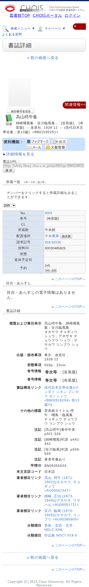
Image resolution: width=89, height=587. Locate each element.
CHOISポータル (47, 15)
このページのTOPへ (70, 279)
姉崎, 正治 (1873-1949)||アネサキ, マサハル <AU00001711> (62, 500)
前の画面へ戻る (44, 58)
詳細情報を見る (20, 154)
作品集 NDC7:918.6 (60, 535)
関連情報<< (75, 104)
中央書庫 (52, 236)
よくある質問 (12, 34)
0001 (48, 213)
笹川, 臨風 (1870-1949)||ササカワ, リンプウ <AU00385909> (62, 515)
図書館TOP (20, 15)
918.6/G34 (53, 242)
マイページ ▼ (54, 28)
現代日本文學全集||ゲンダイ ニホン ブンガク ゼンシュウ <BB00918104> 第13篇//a (62, 396)
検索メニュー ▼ (22, 28)
